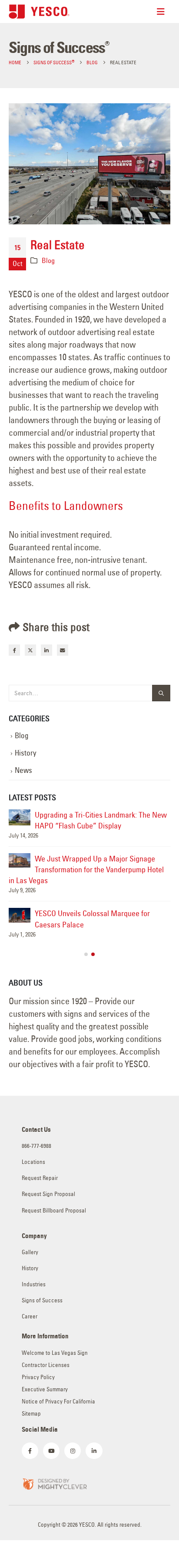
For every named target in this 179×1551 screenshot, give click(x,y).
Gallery (30, 1252)
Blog (48, 260)
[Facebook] (30, 1451)
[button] (86, 954)
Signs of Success (42, 1300)
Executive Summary (45, 1389)
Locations (33, 1162)
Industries (34, 1284)
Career (29, 1316)
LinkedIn (46, 650)
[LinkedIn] (94, 1451)
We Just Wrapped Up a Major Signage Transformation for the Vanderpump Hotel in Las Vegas (86, 869)
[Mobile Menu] (163, 11)
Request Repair (40, 1178)
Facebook (14, 650)
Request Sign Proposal (48, 1194)
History (25, 753)
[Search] (161, 693)
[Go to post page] (19, 817)
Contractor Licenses (46, 1365)
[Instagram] (72, 1451)
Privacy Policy (38, 1377)
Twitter (30, 650)
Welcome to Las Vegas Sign (55, 1353)
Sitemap (31, 1413)
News (23, 770)
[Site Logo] (39, 11)
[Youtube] (51, 1451)
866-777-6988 (36, 1146)
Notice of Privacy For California (58, 1401)
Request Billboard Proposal (54, 1210)
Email (62, 650)
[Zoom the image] (54, 1483)
